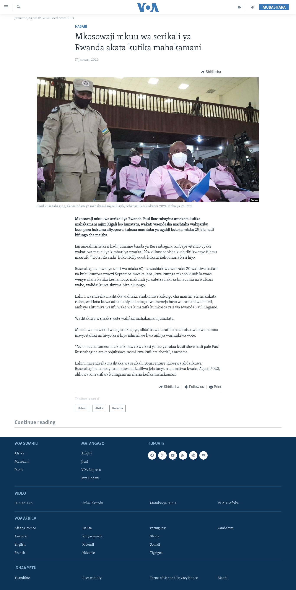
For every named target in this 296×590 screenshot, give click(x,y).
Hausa (87, 528)
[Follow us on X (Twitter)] (162, 455)
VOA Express (91, 470)
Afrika (19, 453)
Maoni (223, 578)
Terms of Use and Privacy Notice (174, 578)
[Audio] (252, 7)
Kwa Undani (90, 478)
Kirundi (88, 545)
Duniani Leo (24, 503)
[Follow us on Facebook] (152, 455)
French (20, 553)
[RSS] (183, 455)
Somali (155, 545)
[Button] (211, 72)
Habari (81, 27)
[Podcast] (193, 455)
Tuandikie (22, 578)
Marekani (22, 462)
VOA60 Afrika (228, 503)
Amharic (21, 536)
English (20, 545)
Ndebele (88, 553)
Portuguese (158, 528)
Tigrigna (156, 553)
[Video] (239, 7)
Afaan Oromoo (25, 528)
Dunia (19, 470)
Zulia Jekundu (92, 503)
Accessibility (91, 578)
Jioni (84, 462)
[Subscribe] (203, 455)
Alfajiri (86, 453)
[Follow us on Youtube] (173, 455)
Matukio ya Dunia (163, 503)
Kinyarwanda (92, 536)
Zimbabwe (226, 528)
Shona (154, 536)
